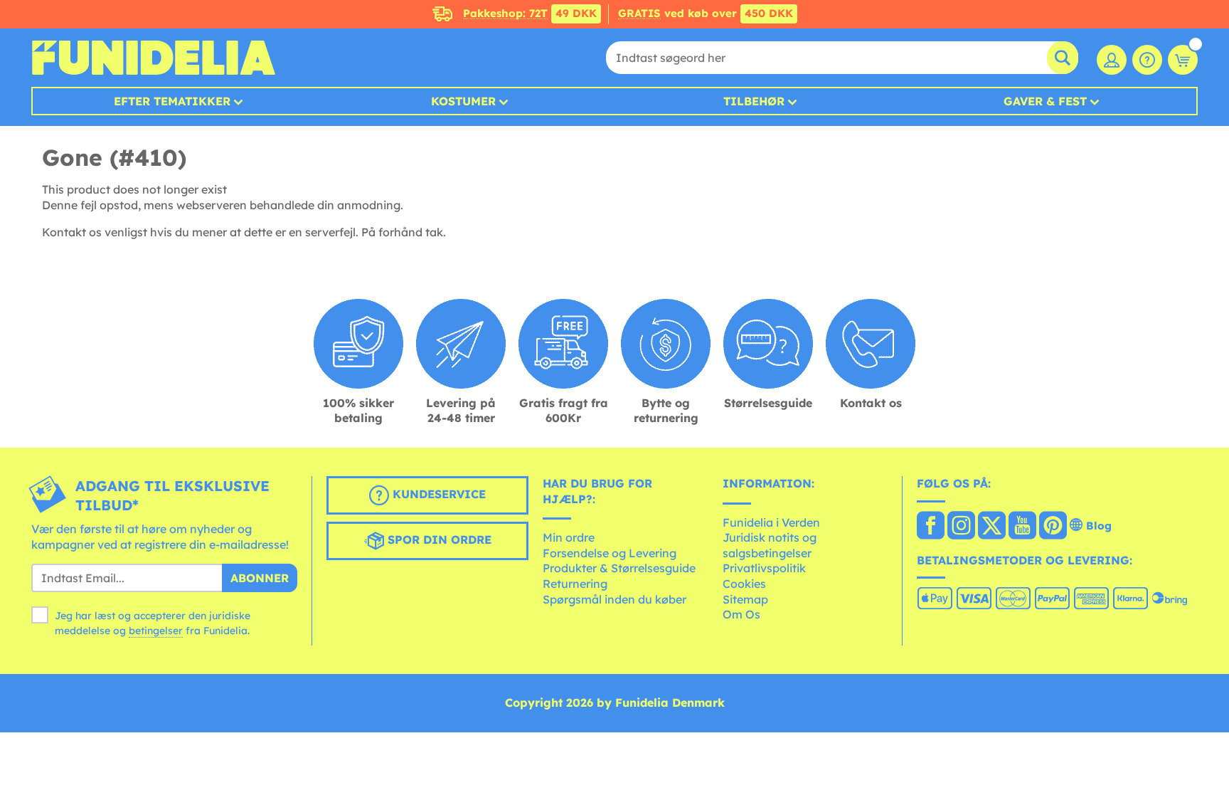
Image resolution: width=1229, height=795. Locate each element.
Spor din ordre (437, 539)
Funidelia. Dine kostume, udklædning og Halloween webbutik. (153, 58)
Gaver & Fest (1045, 101)
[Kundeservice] (1147, 60)
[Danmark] (931, 526)
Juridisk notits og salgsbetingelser (769, 545)
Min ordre (569, 537)
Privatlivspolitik (764, 568)
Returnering (575, 583)
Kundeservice (437, 494)
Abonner (259, 578)
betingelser (156, 630)
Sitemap (745, 599)
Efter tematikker (172, 101)
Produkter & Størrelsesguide (619, 568)
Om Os (741, 614)
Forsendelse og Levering (609, 553)
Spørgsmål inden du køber (614, 599)
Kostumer (463, 101)
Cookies (744, 583)
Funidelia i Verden (771, 522)
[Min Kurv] (1183, 60)
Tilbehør (753, 101)
